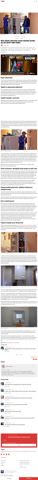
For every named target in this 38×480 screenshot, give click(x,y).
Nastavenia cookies (23, 467)
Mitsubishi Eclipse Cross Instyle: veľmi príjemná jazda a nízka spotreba (16, 404)
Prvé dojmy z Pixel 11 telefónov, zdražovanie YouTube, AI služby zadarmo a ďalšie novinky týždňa (20, 391)
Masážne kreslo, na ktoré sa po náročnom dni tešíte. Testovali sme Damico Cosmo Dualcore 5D (20, 418)
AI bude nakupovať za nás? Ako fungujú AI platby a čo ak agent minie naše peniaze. (18, 384)
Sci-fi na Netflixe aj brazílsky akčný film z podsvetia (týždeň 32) (15, 424)
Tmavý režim (3, 457)
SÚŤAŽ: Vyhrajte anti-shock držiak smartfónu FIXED (13, 411)
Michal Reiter (7, 426)
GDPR (21, 465)
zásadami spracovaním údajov (11, 442)
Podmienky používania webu (24, 462)
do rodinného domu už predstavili (24, 225)
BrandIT (2, 463)
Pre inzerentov (3, 462)
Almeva (17, 342)
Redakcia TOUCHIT (8, 413)
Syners (8, 342)
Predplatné (2, 465)
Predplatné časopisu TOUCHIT (24, 460)
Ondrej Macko (6, 45)
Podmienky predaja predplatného (25, 463)
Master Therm (13, 342)
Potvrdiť (19, 445)
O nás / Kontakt (3, 460)
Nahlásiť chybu (33, 357)
